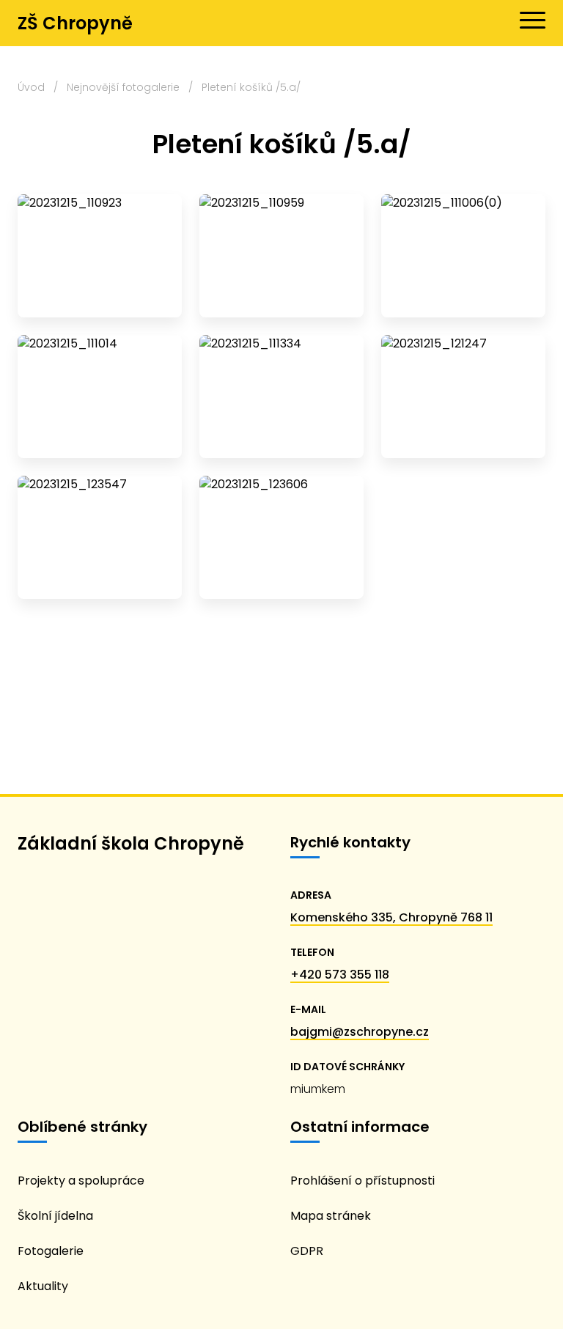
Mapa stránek (330, 1215)
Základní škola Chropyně (131, 843)
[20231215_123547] (100, 537)
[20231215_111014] (100, 396)
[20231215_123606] (281, 537)
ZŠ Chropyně (75, 23)
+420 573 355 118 (339, 974)
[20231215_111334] (281, 396)
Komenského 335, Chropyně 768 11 (391, 917)
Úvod (31, 87)
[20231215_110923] (100, 255)
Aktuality (43, 1286)
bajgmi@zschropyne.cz (359, 1031)
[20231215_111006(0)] (463, 255)
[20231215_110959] (281, 255)
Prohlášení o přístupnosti (362, 1180)
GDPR (306, 1251)
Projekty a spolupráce (81, 1180)
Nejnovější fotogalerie (123, 87)
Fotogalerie (51, 1251)
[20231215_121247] (463, 396)
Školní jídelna (55, 1215)
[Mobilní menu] (532, 20)
